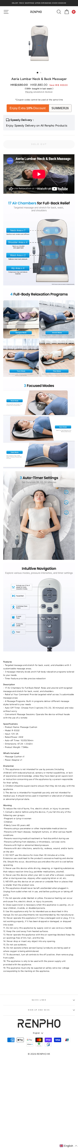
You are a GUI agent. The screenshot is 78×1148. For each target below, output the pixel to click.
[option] (39, 3)
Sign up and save (39, 1010)
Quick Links (39, 1000)
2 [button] (41, 73)
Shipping (29, 92)
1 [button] (38, 73)
